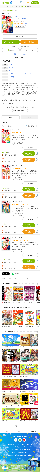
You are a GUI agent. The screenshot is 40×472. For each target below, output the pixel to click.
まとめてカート (32, 126)
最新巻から (11, 126)
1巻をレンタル (10, 42)
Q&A (23, 444)
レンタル (11, 80)
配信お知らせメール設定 (20, 54)
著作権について (24, 452)
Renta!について (12, 444)
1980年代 (11, 77)
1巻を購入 (29, 42)
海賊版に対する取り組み (20, 455)
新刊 (6, 431)
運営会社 (30, 455)
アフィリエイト (11, 449)
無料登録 (36, 3)
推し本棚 (11, 50)
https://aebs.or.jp (13, 469)
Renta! (3, 278)
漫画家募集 (10, 455)
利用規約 (18, 449)
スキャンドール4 (17, 237)
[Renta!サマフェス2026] (11, 2)
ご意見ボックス (20, 447)
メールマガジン (29, 447)
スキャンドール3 (17, 201)
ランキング (20, 431)
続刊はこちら (19, 57)
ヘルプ (18, 444)
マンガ (11, 71)
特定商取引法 (15, 452)
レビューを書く (21, 26)
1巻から (4, 126)
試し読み (30, 147)
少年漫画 (23, 19)
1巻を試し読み (20, 36)
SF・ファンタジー (27, 74)
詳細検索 (33, 431)
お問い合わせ (29, 444)
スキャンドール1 (17, 130)
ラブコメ (17, 74)
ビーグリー (12, 68)
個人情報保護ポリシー (27, 449)
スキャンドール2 (17, 166)
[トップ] (5, 3)
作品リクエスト (11, 447)
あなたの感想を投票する (19, 110)
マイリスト (30, 50)
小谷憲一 (16, 16)
